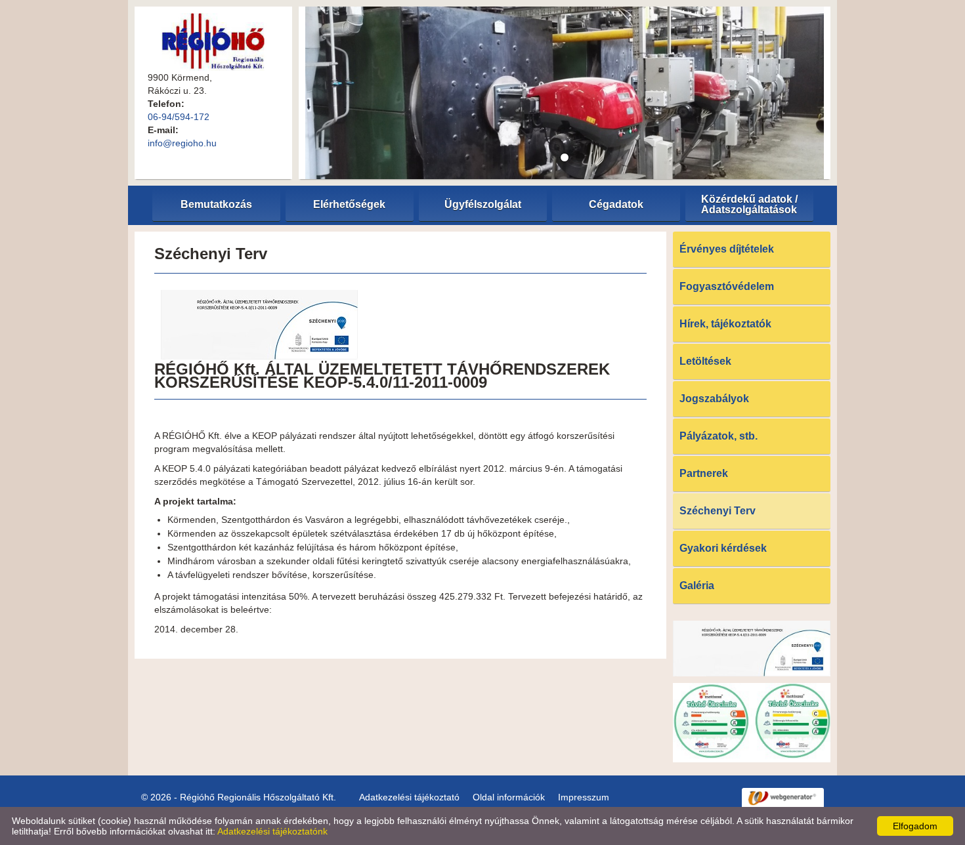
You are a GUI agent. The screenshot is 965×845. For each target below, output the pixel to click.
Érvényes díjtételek (726, 249)
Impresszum (583, 797)
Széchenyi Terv (717, 510)
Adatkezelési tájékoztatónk (272, 831)
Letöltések (705, 361)
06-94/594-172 (178, 117)
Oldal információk (509, 797)
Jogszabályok (714, 398)
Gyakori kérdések (723, 548)
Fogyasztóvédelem (726, 286)
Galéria (696, 585)
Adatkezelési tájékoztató (409, 797)
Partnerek (703, 473)
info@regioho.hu (182, 143)
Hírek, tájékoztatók (725, 323)
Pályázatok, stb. (718, 436)
